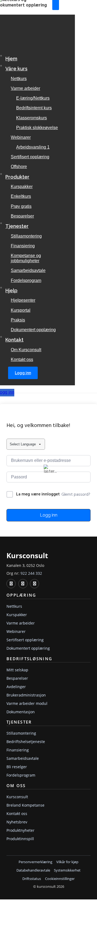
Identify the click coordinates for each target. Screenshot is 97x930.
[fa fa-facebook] (22, 583)
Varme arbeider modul (26, 703)
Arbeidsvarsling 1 (33, 147)
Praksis (18, 320)
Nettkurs (19, 78)
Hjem (11, 58)
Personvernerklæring (35, 862)
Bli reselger (16, 766)
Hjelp (11, 290)
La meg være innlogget (38, 494)
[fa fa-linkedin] (11, 583)
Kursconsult (17, 796)
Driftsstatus (31, 879)
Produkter (17, 177)
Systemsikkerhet (67, 870)
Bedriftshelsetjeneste (25, 741)
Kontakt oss (22, 359)
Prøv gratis (21, 206)
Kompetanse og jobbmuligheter (26, 258)
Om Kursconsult (26, 349)
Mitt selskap (17, 669)
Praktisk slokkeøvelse (37, 127)
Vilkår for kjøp (67, 862)
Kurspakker (22, 186)
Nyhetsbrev (16, 821)
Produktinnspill (20, 838)
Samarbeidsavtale (28, 270)
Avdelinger (16, 686)
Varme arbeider (25, 88)
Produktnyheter (20, 830)
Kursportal (20, 310)
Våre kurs (16, 68)
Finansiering (23, 246)
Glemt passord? (75, 494)
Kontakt (14, 340)
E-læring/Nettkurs (33, 98)
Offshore (19, 166)
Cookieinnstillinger (60, 879)
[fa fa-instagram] (34, 583)
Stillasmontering (26, 236)
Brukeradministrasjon (26, 695)
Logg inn (23, 373)
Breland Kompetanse (25, 805)
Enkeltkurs (21, 196)
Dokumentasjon (20, 711)
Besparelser (22, 216)
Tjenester (17, 226)
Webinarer (21, 137)
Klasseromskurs (31, 118)
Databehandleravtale (33, 870)
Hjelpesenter (23, 300)
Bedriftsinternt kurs (34, 108)
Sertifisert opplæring (30, 157)
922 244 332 (31, 573)
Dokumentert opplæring (33, 329)
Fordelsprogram (26, 280)
